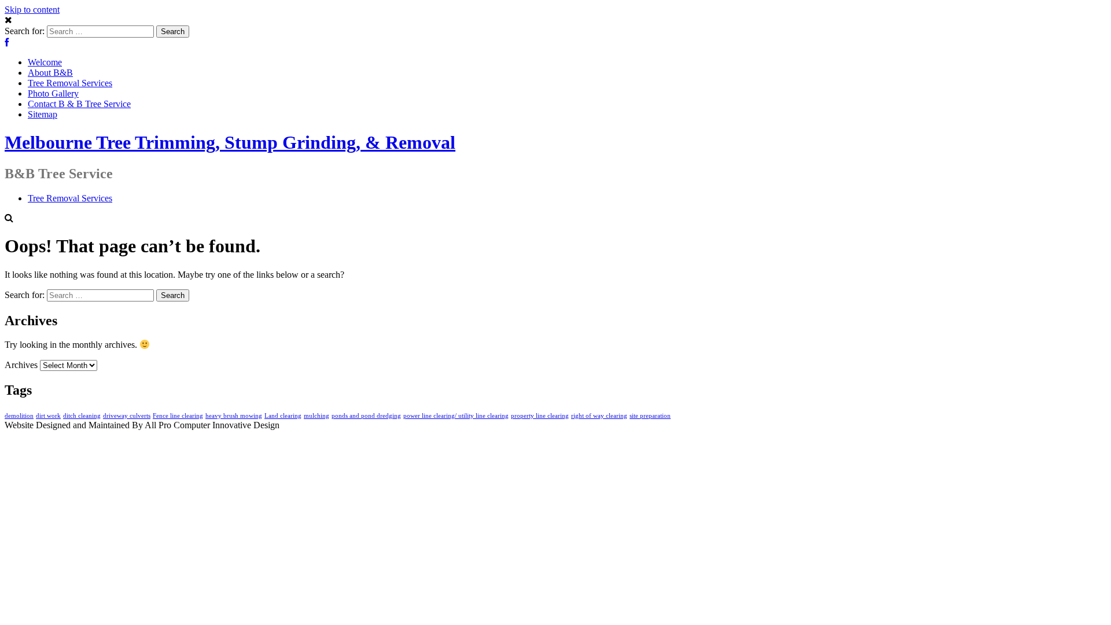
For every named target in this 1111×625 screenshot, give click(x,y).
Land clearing (282, 416)
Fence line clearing (178, 416)
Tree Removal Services (70, 83)
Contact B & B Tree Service (79, 104)
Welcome (45, 62)
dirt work (48, 416)
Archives (21, 365)
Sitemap (42, 114)
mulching (316, 416)
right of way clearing (599, 416)
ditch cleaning (82, 416)
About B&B (50, 73)
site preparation (650, 416)
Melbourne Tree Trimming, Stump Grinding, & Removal (230, 142)
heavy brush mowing (233, 416)
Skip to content (32, 9)
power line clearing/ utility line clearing (456, 416)
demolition (19, 416)
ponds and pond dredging (366, 416)
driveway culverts (126, 416)
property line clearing (540, 416)
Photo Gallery (53, 93)
